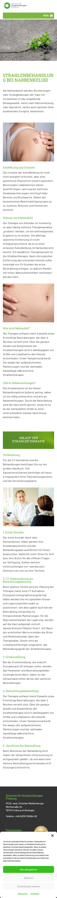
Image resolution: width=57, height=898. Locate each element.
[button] (52, 835)
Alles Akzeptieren (28, 869)
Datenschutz (23, 893)
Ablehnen (28, 878)
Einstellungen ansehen (28, 886)
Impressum (35, 893)
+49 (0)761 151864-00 (26, 816)
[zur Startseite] (15, 5)
